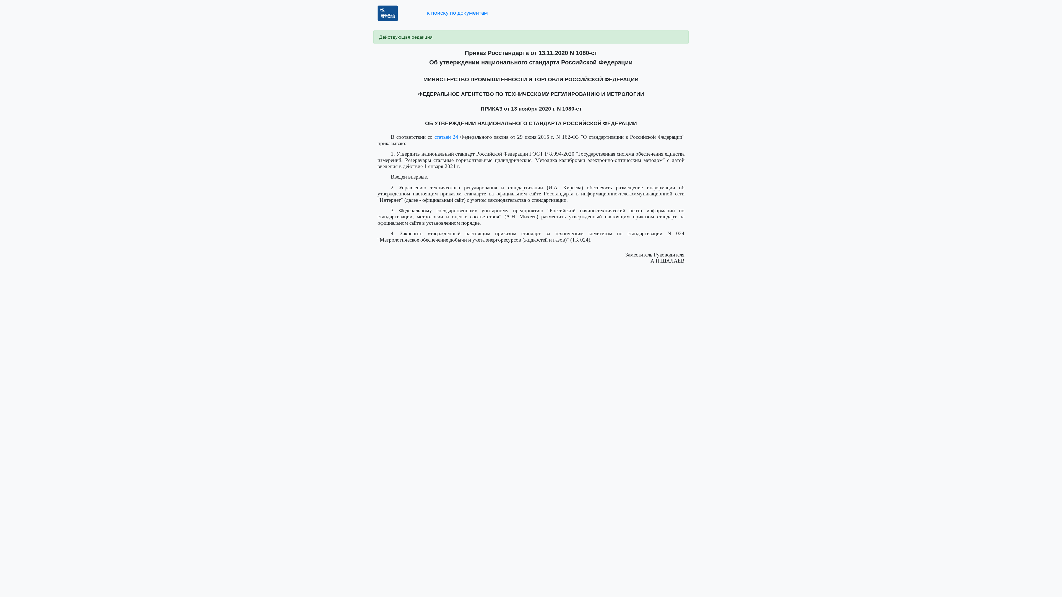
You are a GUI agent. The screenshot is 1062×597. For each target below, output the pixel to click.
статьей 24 (446, 137)
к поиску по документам (457, 13)
